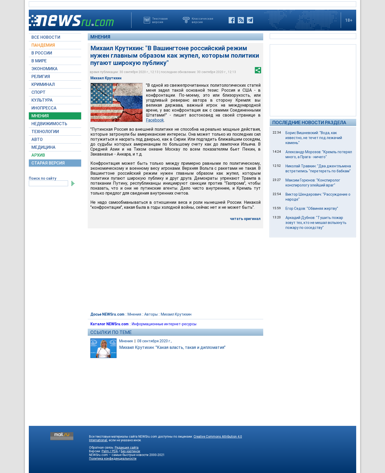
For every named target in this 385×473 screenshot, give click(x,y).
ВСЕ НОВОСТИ (45, 37)
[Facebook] (232, 20)
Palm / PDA (110, 451)
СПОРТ (38, 92)
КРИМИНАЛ (43, 84)
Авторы (151, 314)
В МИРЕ (39, 60)
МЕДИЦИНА (43, 147)
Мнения (100, 37)
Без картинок (130, 451)
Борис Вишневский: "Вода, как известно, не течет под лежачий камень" (313, 138)
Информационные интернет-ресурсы (164, 324)
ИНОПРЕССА (44, 108)
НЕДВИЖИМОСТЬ (49, 123)
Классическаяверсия (202, 20)
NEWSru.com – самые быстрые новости (118, 455)
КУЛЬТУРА (42, 100)
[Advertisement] (313, 80)
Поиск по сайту (42, 178)
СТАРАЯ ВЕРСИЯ (48, 163)
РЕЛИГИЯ (40, 76)
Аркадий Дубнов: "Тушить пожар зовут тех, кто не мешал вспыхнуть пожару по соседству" (315, 223)
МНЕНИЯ (40, 115)
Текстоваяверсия (160, 20)
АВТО (37, 139)
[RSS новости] (241, 20)
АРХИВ (38, 155)
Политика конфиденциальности (112, 458)
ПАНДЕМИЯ (43, 45)
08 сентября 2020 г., (154, 341)
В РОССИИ (41, 53)
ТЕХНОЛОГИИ (45, 131)
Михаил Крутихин (176, 314)
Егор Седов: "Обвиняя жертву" (311, 208)
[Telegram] (250, 20)
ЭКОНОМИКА (44, 68)
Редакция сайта (127, 447)
